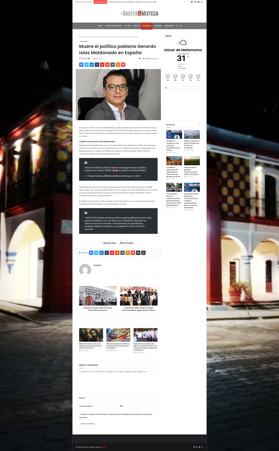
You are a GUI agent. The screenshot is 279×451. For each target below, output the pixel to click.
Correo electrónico (86, 406)
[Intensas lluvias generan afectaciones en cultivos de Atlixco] (192, 160)
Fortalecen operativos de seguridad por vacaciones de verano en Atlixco (173, 172)
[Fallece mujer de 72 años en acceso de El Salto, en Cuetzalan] (192, 134)
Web (121, 406)
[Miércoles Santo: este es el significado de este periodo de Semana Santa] (91, 335)
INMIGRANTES (169, 26)
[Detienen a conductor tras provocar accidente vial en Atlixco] (174, 134)
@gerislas (129, 167)
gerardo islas (110, 243)
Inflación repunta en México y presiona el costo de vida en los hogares (118, 346)
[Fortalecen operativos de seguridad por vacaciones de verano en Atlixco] (174, 160)
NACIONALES (146, 26)
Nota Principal (127, 243)
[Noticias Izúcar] (139, 13)
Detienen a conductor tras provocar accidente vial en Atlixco (173, 145)
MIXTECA (136, 26)
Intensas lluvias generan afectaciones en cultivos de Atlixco (128, 2)
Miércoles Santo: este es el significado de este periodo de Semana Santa (90, 346)
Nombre (82, 398)
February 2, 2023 (131, 176)
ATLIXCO (127, 26)
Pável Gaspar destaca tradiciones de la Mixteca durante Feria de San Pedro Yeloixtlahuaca (173, 199)
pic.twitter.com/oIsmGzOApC (132, 170)
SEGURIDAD (158, 26)
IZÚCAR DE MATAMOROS (113, 26)
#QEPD (108, 170)
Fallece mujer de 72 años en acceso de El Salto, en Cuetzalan (191, 144)
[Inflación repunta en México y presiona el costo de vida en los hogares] (118, 335)
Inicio (82, 37)
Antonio (85, 58)
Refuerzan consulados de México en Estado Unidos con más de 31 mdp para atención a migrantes (145, 347)
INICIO (100, 26)
